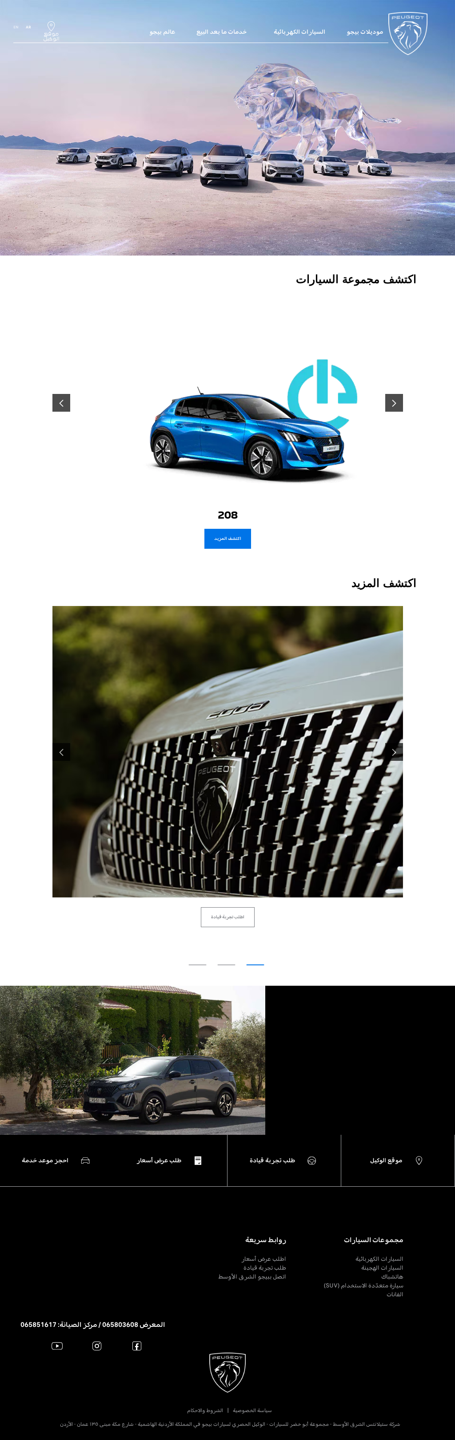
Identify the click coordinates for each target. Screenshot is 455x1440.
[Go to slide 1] (255, 964)
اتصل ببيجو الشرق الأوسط (252, 1276)
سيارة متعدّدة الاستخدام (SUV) (363, 1285)
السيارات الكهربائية (379, 1259)
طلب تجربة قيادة (264, 1267)
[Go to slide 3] (198, 964)
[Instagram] (97, 1346)
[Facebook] (137, 1346)
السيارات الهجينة (382, 1267)
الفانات (395, 1294)
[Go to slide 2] (226, 964)
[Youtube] (57, 1346)
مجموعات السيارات (373, 1240)
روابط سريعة (265, 1240)
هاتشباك (392, 1276)
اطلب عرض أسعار (263, 1259)
